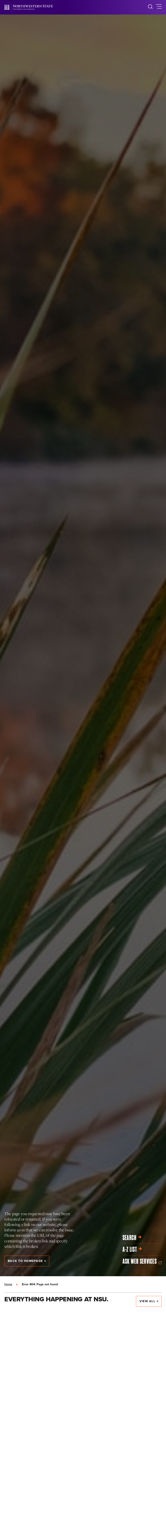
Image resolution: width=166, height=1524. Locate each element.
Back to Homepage (25, 1261)
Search (130, 1237)
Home (8, 1284)
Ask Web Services (140, 1261)
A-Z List (130, 1249)
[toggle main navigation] (159, 7)
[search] (150, 7)
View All (147, 1301)
